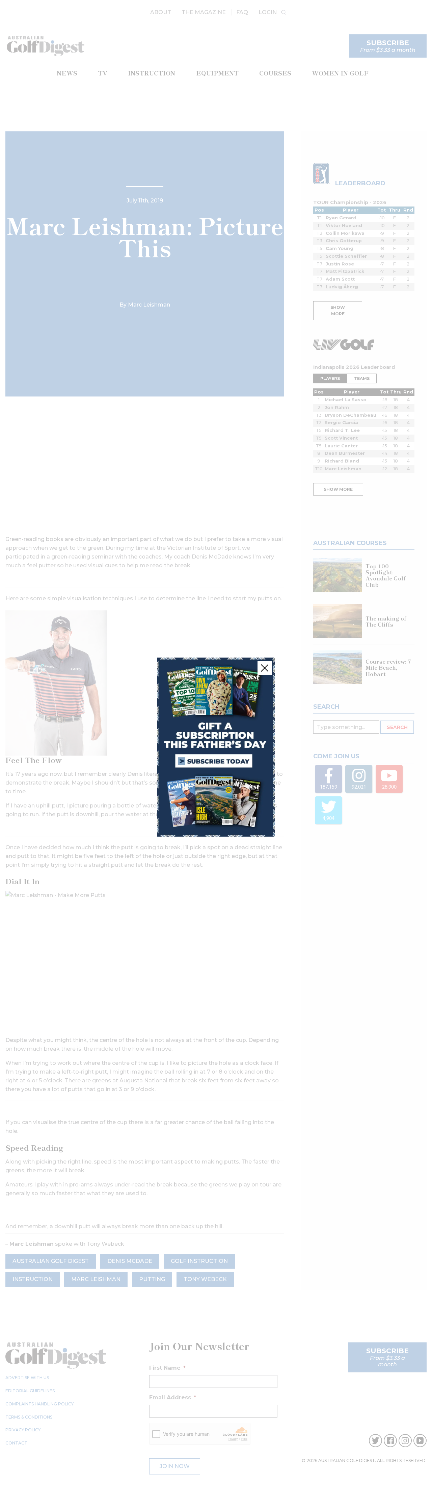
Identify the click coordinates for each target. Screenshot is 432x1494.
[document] (216, 747)
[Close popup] (265, 668)
